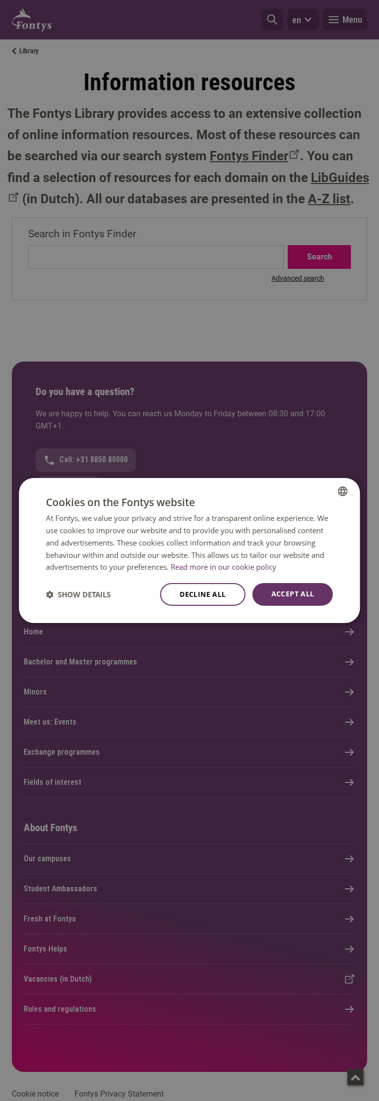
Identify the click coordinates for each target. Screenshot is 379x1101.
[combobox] (343, 491)
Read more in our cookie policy (223, 567)
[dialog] (189, 550)
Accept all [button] (292, 593)
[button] (78, 594)
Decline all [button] (203, 594)
